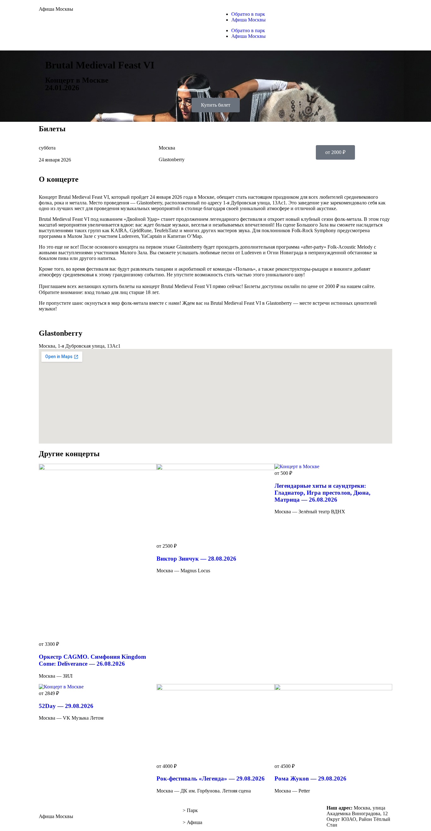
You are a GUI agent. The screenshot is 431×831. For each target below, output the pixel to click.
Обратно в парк (248, 14)
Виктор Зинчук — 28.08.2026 (196, 558)
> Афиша (192, 822)
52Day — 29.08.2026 (66, 706)
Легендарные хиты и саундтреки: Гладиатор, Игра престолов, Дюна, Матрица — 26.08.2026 (322, 492)
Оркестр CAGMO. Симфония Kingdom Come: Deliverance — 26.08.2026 (92, 660)
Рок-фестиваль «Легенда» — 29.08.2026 (210, 778)
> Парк (190, 810)
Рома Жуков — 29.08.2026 (310, 778)
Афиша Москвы (56, 9)
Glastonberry (172, 159)
